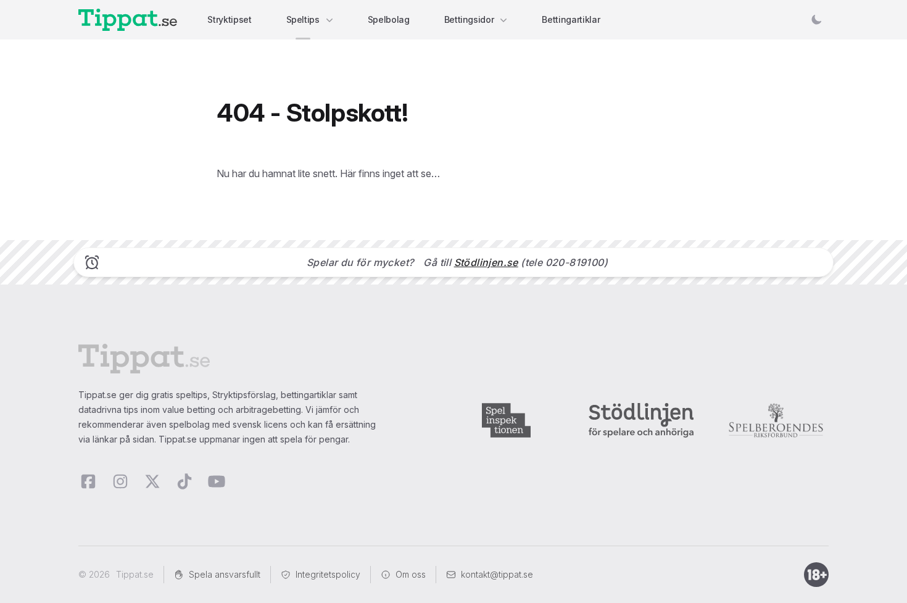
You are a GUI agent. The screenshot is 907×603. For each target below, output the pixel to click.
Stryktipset (229, 19)
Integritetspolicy (328, 574)
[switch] (816, 19)
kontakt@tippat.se (497, 574)
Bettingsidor (469, 19)
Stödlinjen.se (486, 262)
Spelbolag (389, 19)
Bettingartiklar (571, 19)
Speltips (303, 19)
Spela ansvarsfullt (224, 574)
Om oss (411, 574)
